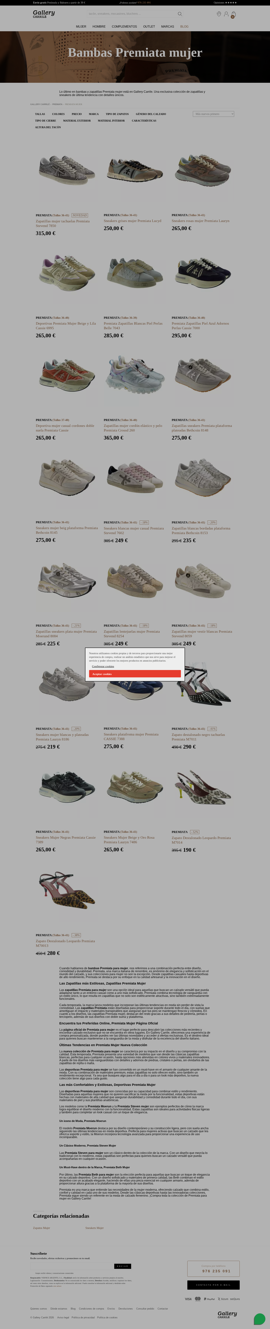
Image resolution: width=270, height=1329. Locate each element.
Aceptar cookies (102, 674)
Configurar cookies (103, 666)
